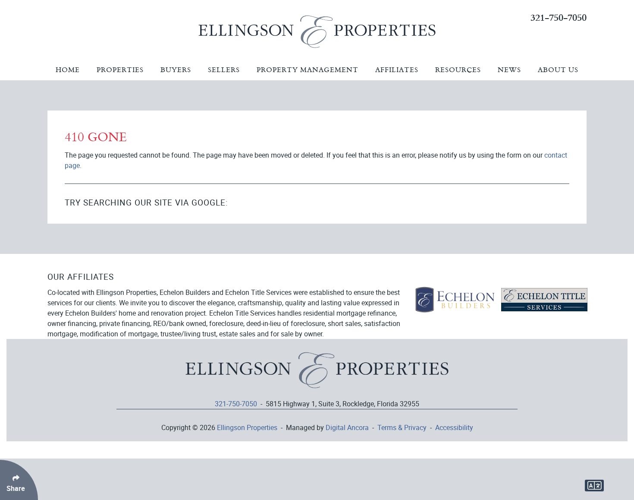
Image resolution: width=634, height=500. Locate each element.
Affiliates (396, 69)
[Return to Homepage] (317, 374)
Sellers (224, 69)
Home (68, 69)
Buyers (175, 69)
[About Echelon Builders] (454, 299)
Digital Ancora (347, 427)
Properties (120, 69)
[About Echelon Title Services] (544, 299)
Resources (458, 69)
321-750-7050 (558, 17)
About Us (558, 69)
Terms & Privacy (402, 427)
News (509, 69)
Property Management (307, 69)
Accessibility (454, 427)
